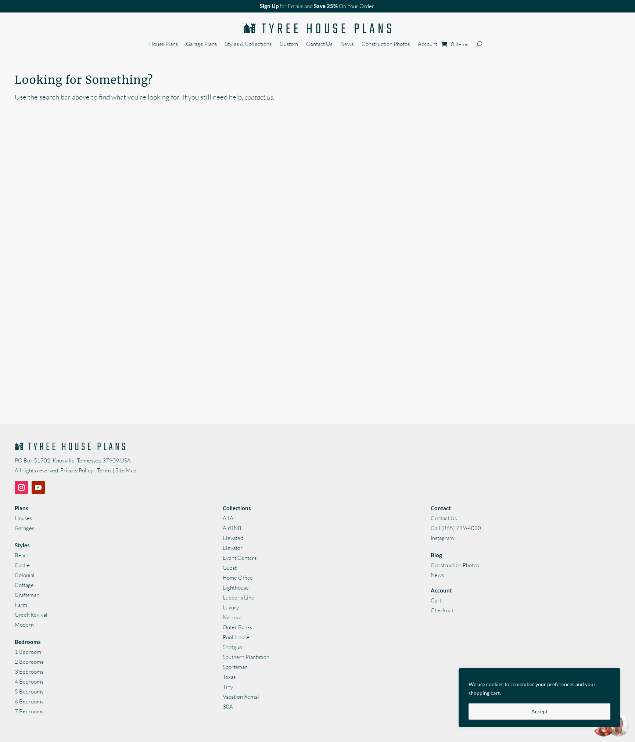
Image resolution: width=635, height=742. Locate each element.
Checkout (442, 610)
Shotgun (232, 647)
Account (427, 44)
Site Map (125, 470)
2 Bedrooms (29, 661)
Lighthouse (236, 587)
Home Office (238, 577)
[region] (539, 697)
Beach (22, 555)
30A (228, 706)
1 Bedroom (28, 651)
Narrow (232, 617)
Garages (24, 528)
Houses (23, 518)
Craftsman (27, 594)
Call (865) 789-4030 (456, 528)
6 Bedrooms (29, 701)
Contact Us (319, 44)
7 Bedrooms (29, 711)
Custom (289, 44)
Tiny (228, 686)
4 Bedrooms (29, 681)
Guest (230, 567)
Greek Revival (31, 614)
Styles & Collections (248, 44)
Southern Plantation (246, 656)
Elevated (233, 537)
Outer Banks (237, 627)
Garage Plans (201, 44)
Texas (229, 676)
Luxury (231, 607)
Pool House (236, 637)
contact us (259, 97)
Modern (24, 624)
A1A (228, 518)
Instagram (442, 537)
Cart (436, 600)
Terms (104, 470)
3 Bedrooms (29, 671)
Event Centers (239, 557)
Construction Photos (386, 44)
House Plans (163, 44)
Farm (21, 604)
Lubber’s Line (238, 597)
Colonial (25, 575)
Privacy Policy (76, 470)
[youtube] (38, 487)
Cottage (24, 584)
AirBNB (232, 528)
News (347, 44)
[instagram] (21, 487)
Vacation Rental (241, 696)
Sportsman (235, 666)
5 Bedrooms (29, 691)
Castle (22, 565)
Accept (539, 711)
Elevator (233, 547)
